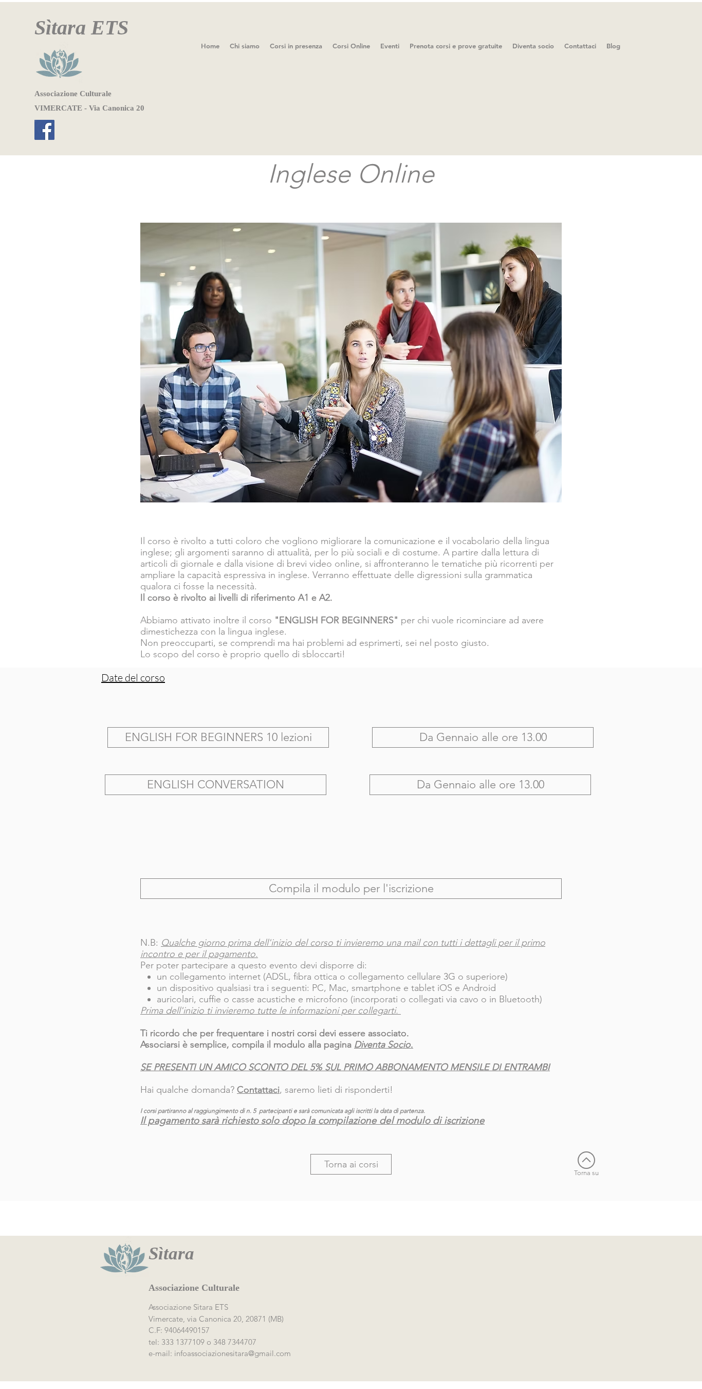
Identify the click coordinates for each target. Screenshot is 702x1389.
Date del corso (133, 677)
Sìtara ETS (81, 27)
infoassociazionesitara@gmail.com (232, 1353)
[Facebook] (44, 130)
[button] (218, 737)
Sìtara (171, 1253)
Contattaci (258, 1089)
